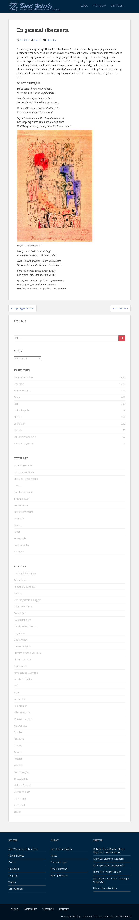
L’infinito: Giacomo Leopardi (108, 858)
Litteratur (51, 39)
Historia (18, 430)
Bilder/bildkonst (22, 390)
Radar (17, 531)
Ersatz (17, 485)
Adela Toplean (21, 580)
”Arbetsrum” (99, 5)
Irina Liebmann (59, 868)
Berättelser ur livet (24, 377)
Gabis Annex (20, 639)
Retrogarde (20, 538)
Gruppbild (13, 868)
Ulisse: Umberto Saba (105, 888)
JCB (16, 686)
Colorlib (105, 916)
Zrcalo (17, 811)
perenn (17, 525)
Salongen (19, 551)
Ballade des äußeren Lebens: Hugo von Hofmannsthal (109, 850)
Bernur (17, 593)
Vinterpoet (19, 805)
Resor (17, 397)
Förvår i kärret (16, 855)
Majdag (12, 875)
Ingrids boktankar (23, 679)
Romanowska (21, 545)
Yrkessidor (116, 5)
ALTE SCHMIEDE (23, 465)
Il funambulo (20, 666)
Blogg (84, 5)
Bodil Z (37, 39)
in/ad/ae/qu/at (21, 498)
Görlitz (12, 862)
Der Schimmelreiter (61, 849)
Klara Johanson (59, 875)
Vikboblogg (20, 798)
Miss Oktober (15, 888)
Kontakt (64, 909)
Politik (17, 403)
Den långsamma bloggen (27, 600)
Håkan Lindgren (22, 646)
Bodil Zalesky (67, 916)
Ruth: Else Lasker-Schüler (107, 872)
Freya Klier (19, 633)
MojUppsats (20, 725)
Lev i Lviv (19, 518)
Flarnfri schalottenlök (25, 626)
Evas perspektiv (22, 619)
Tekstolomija (21, 778)
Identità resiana (22, 659)
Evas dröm (19, 613)
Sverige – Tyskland (24, 443)
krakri (17, 692)
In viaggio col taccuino (26, 672)
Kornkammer (21, 505)
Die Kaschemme (23, 606)
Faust (54, 855)
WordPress (125, 916)
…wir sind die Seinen (25, 573)
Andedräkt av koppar (25, 586)
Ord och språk (21, 410)
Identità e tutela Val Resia (28, 652)
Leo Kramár (20, 705)
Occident (18, 732)
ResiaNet (19, 752)
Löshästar (19, 423)
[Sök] (121, 338)
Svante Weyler (21, 772)
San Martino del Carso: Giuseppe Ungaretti (111, 880)
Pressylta (19, 738)
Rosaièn (18, 758)
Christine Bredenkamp (26, 478)
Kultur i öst (20, 699)
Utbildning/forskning (25, 436)
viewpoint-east (22, 791)
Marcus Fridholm (23, 719)
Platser (17, 417)
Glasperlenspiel (59, 862)
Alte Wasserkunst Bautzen (22, 849)
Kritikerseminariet (23, 511)
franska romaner (23, 492)
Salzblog (18, 765)
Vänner (12, 882)
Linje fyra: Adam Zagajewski (108, 865)
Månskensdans (22, 712)
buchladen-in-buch (24, 472)
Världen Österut (22, 785)
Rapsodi (18, 745)
